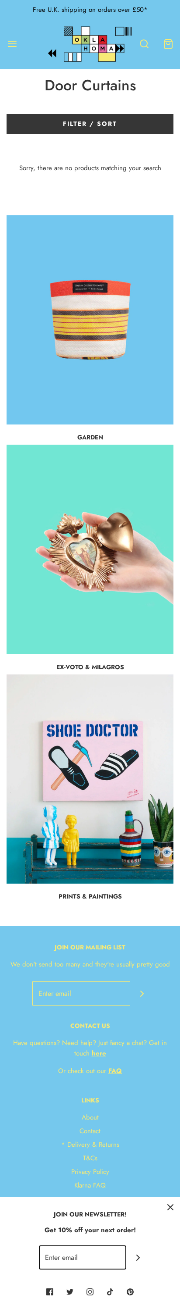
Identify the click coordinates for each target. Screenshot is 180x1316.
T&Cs (90, 1158)
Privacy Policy (90, 1172)
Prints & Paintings (90, 896)
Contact (90, 1131)
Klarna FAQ (90, 1185)
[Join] (142, 993)
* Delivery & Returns (90, 1144)
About (90, 1117)
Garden (90, 437)
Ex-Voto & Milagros (90, 667)
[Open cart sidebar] (168, 44)
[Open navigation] (12, 44)
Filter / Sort (90, 123)
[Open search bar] (144, 44)
